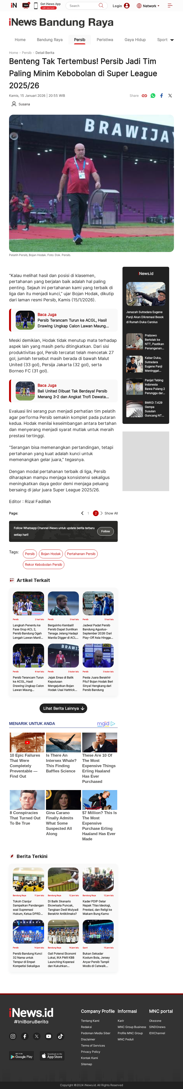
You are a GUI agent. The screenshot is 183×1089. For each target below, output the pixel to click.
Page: (13, 513)
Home (20, 39)
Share (134, 95)
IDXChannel (157, 1033)
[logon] (14, 5)
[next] (102, 513)
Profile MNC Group (130, 1033)
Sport (162, 39)
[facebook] (161, 95)
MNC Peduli (126, 1039)
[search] (101, 6)
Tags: (14, 552)
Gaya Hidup (135, 39)
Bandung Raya (50, 39)
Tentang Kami (90, 1020)
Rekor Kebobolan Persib (43, 564)
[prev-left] (82, 513)
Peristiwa (105, 39)
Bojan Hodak (51, 554)
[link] (144, 95)
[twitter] (170, 95)
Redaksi (86, 1027)
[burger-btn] (170, 6)
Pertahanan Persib (81, 554)
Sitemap (86, 1064)
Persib (79, 39)
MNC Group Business (132, 1027)
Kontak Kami (89, 1058)
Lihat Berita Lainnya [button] (61, 708)
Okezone (155, 1020)
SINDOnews (157, 1027)
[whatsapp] (153, 95)
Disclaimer (88, 1039)
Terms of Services (93, 1045)
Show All (111, 513)
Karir (121, 1020)
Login (117, 6)
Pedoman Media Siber (95, 1033)
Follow (105, 531)
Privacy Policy (90, 1051)
